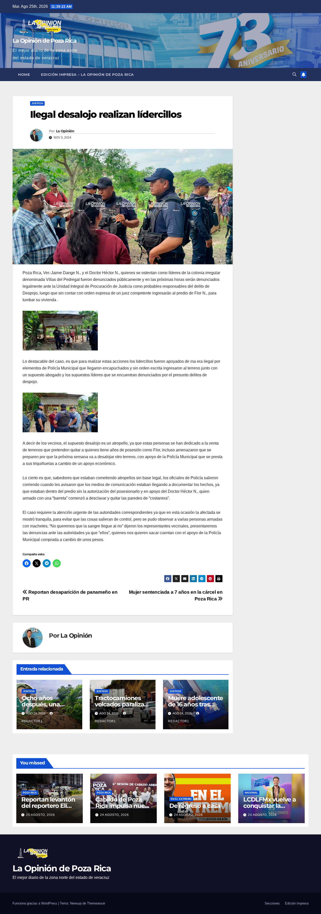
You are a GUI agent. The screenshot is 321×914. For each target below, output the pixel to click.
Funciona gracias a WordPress (35, 903)
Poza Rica (30, 792)
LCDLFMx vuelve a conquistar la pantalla (269, 806)
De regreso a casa (194, 805)
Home (24, 74)
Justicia (37, 103)
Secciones (272, 903)
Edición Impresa (296, 903)
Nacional (251, 792)
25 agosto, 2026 (40, 815)
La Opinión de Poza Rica (44, 40)
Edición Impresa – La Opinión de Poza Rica (87, 74)
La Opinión (65, 131)
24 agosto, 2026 (114, 815)
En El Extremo (181, 799)
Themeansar (96, 903)
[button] (294, 74)
